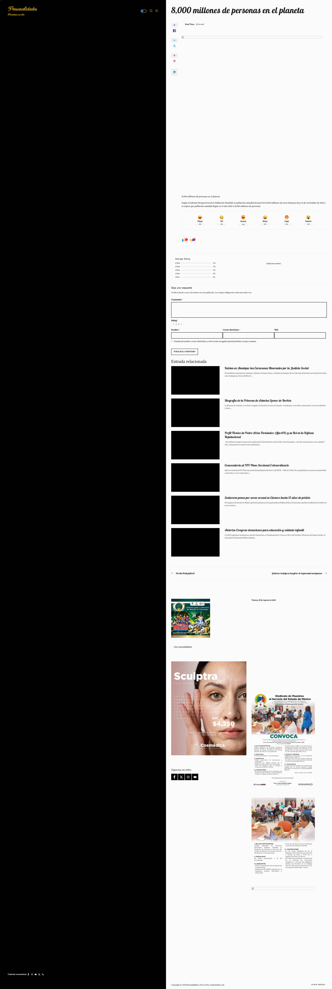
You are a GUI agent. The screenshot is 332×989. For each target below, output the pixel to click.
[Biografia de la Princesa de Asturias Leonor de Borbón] (195, 413)
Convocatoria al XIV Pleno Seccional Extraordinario (257, 465)
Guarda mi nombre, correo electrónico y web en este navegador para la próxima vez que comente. (215, 342)
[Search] (151, 11)
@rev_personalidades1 (183, 647)
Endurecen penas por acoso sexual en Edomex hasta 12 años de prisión (267, 498)
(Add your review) (273, 264)
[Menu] (156, 11)
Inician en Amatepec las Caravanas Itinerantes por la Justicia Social (267, 368)
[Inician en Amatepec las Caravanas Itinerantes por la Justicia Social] (195, 380)
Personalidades (22, 9)
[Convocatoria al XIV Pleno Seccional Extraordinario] (195, 477)
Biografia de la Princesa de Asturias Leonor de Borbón (258, 400)
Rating (174, 321)
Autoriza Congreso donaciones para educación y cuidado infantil (264, 530)
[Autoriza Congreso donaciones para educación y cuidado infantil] (195, 542)
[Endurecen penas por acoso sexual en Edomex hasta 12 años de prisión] (195, 510)
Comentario (177, 300)
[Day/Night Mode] (143, 11)
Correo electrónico (231, 330)
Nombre (175, 330)
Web (276, 330)
